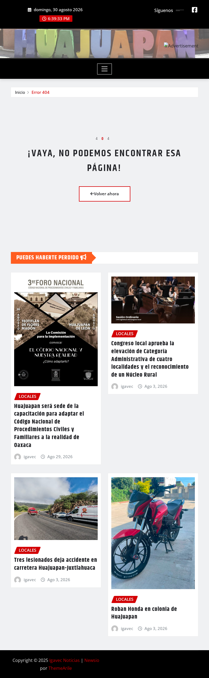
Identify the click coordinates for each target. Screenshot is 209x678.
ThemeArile (60, 668)
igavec (30, 456)
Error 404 (41, 92)
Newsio (91, 660)
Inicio (20, 92)
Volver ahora (106, 193)
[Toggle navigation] (104, 69)
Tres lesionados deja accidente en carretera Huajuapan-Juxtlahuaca (55, 564)
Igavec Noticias (64, 660)
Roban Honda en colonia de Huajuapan (144, 613)
